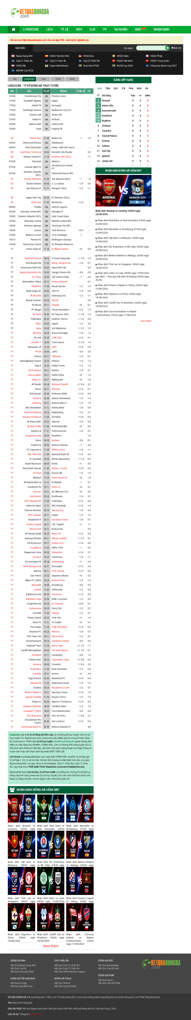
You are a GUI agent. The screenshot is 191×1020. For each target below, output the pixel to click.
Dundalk (37, 613)
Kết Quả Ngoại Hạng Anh (23, 965)
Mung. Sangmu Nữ (61, 263)
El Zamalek (35, 459)
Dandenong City (33, 96)
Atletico (56, 161)
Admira (37, 571)
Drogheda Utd (34, 603)
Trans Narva (58, 342)
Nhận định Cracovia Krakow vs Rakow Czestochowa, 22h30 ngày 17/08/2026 (80, 934)
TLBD (48, 997)
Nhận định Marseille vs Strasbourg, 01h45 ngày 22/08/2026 (80, 826)
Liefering (36, 403)
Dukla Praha (58, 375)
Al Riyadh (36, 384)
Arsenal (37, 664)
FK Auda (37, 314)
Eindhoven (57, 496)
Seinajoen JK (34, 347)
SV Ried (37, 473)
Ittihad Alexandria (61, 459)
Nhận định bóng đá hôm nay (123, 170)
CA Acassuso (34, 543)
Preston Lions (59, 96)
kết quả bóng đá (66, 741)
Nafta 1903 (57, 547)
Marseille (36, 585)
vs (46, 96)
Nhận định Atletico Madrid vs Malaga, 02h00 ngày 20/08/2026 (80, 862)
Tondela (37, 687)
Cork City (56, 617)
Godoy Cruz (58, 543)
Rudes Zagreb (34, 524)
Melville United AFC (61, 221)
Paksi (38, 323)
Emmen (37, 491)
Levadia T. (36, 342)
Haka (38, 328)
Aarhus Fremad (60, 445)
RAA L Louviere (59, 599)
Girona (55, 673)
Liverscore (81, 997)
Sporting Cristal (59, 692)
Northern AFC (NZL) (61, 157)
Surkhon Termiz (60, 319)
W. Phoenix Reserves (62, 244)
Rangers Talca (59, 188)
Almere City (58, 510)
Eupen (55, 515)
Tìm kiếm (128, 48)
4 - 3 (46, 715)
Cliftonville (57, 589)
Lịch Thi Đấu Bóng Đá (63, 997)
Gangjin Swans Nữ (61, 272)
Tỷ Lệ (64, 29)
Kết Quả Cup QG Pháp (109, 983)
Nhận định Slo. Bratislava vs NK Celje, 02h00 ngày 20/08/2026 (51, 862)
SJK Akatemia (59, 328)
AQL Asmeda (34, 454)
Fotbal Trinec (58, 365)
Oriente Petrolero (32, 179)
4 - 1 (46, 524)
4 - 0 (46, 342)
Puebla (37, 207)
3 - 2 (46, 412)
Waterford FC (58, 678)
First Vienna (58, 571)
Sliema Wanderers (61, 398)
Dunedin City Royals (62, 152)
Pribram (56, 361)
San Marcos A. (33, 188)
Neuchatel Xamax (32, 468)
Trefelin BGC (34, 659)
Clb (92, 29)
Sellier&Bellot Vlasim (30, 361)
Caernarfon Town (60, 659)
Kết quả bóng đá (35, 997)
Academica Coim (61, 687)
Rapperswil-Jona (32, 552)
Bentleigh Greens (32, 110)
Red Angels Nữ (33, 263)
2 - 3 (46, 580)
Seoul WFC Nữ (59, 267)
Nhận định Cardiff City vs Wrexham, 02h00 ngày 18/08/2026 (51, 934)
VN (146, 88)
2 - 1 (46, 295)
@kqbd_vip (36, 1014)
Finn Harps (35, 627)
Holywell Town (34, 645)
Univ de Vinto (58, 715)
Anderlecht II (34, 519)
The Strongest (34, 715)
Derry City (57, 608)
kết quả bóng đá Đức (84, 1008)
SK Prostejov (34, 370)
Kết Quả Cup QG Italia (65, 986)
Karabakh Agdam (32, 100)
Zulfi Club (56, 337)
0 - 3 (46, 440)
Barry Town (57, 645)
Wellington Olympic (62, 239)
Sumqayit (56, 105)
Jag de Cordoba (33, 697)
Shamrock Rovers (32, 143)
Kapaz (55, 100)
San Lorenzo (58, 721)
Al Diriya (56, 389)
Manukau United (32, 221)
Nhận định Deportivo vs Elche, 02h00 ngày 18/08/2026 (21, 934)
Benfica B (36, 431)
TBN (108, 88)
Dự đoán (120, 29)
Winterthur (57, 552)
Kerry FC (37, 622)
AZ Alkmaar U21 (60, 491)
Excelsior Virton (60, 519)
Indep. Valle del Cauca (63, 147)
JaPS (54, 351)
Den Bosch (35, 496)
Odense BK (57, 124)
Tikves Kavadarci (60, 309)
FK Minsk (36, 305)
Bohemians (35, 608)
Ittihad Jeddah (59, 538)
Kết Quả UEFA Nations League (69, 971)
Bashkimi (56, 435)
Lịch (49, 29)
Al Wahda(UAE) (59, 426)
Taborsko (56, 356)
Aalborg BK (57, 379)
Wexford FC (35, 631)
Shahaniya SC (59, 295)
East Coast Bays (60, 216)
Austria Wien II (59, 403)
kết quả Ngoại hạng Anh (35, 1008)
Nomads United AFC (31, 211)
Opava (38, 365)
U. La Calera (58, 183)
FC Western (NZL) (61, 197)
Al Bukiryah (35, 393)
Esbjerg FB (57, 129)
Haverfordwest (33, 641)
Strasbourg (57, 585)
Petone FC (36, 239)
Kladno (55, 370)
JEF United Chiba (60, 277)
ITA (123, 88)
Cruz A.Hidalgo (59, 235)
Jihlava (37, 356)
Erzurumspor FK (33, 561)
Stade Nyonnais (33, 463)
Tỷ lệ (58, 79)
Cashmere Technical (30, 152)
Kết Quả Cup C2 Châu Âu (67, 968)
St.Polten (56, 417)
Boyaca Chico (59, 697)
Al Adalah (57, 482)
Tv (105, 29)
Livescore (31, 29)
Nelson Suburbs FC (61, 727)
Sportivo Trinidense (61, 701)
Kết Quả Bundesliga (108, 965)
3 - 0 (46, 314)
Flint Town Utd (34, 636)
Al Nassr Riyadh (60, 384)
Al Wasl (56, 119)
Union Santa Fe (59, 477)
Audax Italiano (33, 183)
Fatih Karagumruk (32, 566)
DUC (116, 88)
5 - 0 (46, 727)
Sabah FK (36, 105)
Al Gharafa (35, 295)
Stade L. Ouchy (59, 468)
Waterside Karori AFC (62, 173)
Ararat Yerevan (33, 300)
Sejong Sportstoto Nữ (30, 272)
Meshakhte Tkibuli (32, 281)
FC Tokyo (36, 277)
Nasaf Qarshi (58, 286)
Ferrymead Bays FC (31, 727)
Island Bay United (32, 244)
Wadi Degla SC (33, 291)
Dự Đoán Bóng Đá (124, 997)
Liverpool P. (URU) (32, 711)
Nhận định (161, 29)
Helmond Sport (33, 505)
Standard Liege (33, 599)
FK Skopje (36, 309)
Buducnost (57, 529)
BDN (139, 88)
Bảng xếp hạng (123, 79)
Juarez (37, 230)
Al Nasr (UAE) (34, 426)
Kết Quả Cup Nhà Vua (21, 986)
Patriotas (36, 161)
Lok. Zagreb (58, 524)
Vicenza (37, 557)
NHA (99, 88)
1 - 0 (46, 138)
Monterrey (57, 202)
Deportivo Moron (60, 575)
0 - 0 (46, 183)
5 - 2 (46, 496)
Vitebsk (55, 305)
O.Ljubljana (35, 547)
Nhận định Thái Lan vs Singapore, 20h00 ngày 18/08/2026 (21, 898)
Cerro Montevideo (61, 711)
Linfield (37, 589)
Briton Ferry (57, 636)
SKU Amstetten (33, 407)
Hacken (56, 440)
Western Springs (32, 225)
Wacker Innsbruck (32, 417)
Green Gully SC (33, 249)
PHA (131, 88)
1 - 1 (46, 188)
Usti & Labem (34, 375)
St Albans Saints (60, 249)
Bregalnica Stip (33, 435)
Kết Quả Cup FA (18, 968)
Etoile (54, 463)
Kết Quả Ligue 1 (106, 980)
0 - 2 (46, 300)
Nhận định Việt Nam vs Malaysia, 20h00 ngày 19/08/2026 (21, 862)
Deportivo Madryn (32, 706)
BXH (72, 79)
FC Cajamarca (34, 449)
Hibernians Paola (60, 683)
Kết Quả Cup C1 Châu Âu (67, 965)
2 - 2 (46, 361)
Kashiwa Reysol (33, 258)
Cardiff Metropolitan (31, 650)
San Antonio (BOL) (61, 179)
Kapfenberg (57, 412)
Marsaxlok (36, 683)
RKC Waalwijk (59, 505)
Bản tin (177, 48)
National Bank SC (60, 454)
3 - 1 (46, 370)
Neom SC (56, 533)
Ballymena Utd (33, 594)
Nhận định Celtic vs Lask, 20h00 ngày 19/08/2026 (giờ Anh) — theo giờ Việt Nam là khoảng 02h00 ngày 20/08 (51, 898)
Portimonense (59, 431)
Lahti (54, 347)
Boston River (58, 580)
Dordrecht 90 (34, 487)
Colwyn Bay (35, 138)
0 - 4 (46, 384)
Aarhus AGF (35, 124)
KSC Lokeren (34, 515)
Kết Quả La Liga (18, 983)
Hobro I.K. (36, 379)
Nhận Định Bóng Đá (22, 1003)
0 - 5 (46, 650)
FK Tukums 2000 (60, 314)
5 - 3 (46, 608)
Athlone (56, 631)
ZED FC (55, 291)
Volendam (57, 501)
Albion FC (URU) (33, 580)
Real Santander (33, 147)
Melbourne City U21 (62, 110)
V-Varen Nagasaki (61, 258)
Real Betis (36, 669)
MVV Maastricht (33, 501)
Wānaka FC (57, 211)
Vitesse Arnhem (32, 510)
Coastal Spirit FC (32, 167)
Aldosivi (37, 477)
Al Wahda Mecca (32, 482)
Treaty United (34, 617)
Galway (55, 613)
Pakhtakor (36, 319)
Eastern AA (35, 114)
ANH (138, 29)
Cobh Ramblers (59, 627)
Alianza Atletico (33, 692)
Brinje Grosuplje (60, 333)
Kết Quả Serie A (62, 983)
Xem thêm (51, 946)
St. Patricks (57, 603)
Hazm (38, 389)
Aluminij (37, 333)
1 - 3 (46, 157)
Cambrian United (60, 641)
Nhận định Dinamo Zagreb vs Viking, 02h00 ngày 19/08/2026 (80, 898)
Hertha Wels (58, 407)
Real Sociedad (59, 669)
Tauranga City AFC (61, 225)
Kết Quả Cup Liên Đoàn (22, 971)
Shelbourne (57, 143)
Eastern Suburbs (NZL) (29, 216)
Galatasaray (58, 561)
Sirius (38, 440)
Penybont (36, 655)
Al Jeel (37, 337)
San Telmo (35, 575)
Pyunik (55, 300)
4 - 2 (46, 258)
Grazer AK (57, 473)
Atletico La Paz (33, 235)
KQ (14, 79)
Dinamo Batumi (60, 281)
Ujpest (55, 323)
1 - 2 (46, 249)
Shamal (56, 421)
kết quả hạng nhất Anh (60, 1008)
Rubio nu (36, 701)
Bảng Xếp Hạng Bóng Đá (101, 997)
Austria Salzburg (32, 412)
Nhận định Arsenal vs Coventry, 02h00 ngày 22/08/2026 (21, 826)
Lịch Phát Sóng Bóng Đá (147, 997)
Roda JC (56, 487)
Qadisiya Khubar (32, 538)
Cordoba (37, 673)
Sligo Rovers (34, 678)
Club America (58, 230)
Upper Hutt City (33, 197)
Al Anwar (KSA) (59, 393)
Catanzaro (57, 557)
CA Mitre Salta (59, 706)
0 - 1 (46, 281)
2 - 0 (46, 152)
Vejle (38, 129)
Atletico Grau (58, 449)
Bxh (79, 29)
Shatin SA (57, 114)
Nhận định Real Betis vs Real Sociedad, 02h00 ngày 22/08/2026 (51, 826)
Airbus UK (57, 138)
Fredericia (36, 445)
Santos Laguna (59, 207)
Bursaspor (57, 566)
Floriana (37, 398)
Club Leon (36, 202)
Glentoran (57, 594)
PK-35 (38, 351)
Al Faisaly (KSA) (33, 533)
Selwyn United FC (32, 157)
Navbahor (36, 286)
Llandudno (57, 655)
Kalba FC (36, 119)
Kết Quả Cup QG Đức (108, 968)
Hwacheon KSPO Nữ (31, 267)
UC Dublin (57, 622)
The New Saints (60, 650)
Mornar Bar (35, 529)
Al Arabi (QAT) (34, 421)
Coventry (56, 664)
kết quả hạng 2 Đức (106, 1008)
